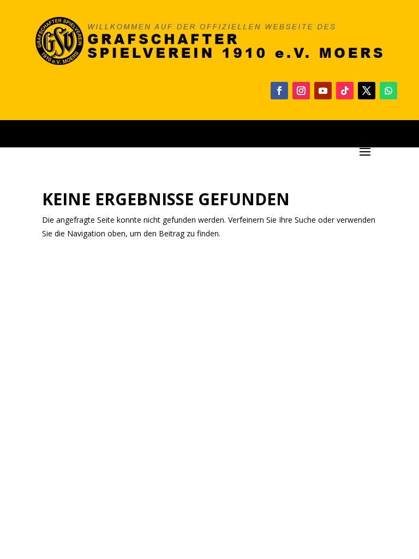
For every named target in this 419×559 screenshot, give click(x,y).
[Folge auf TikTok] (345, 90)
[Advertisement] (209, 339)
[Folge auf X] (366, 90)
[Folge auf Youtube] (323, 90)
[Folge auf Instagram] (301, 90)
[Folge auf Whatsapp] (388, 90)
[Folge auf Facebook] (279, 90)
